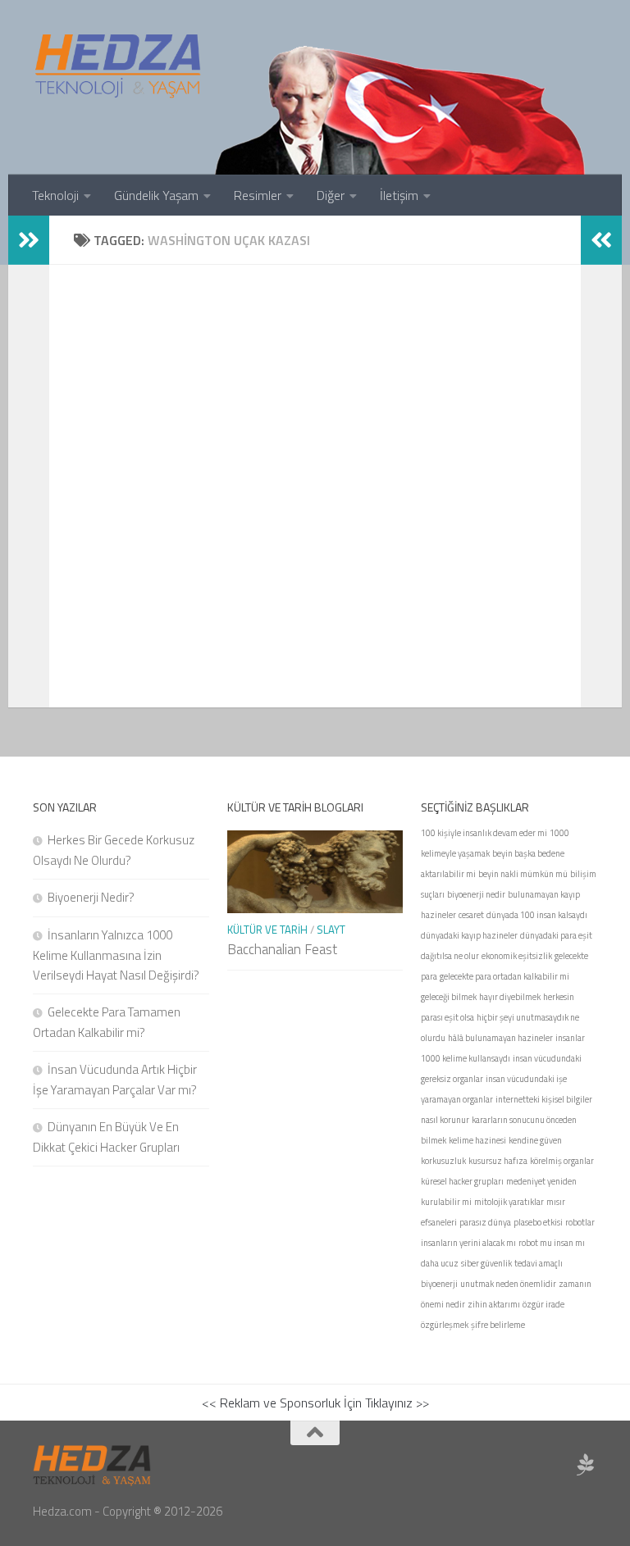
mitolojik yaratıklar (509, 1201)
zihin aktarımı (494, 1304)
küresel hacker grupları (462, 1181)
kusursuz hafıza (497, 1160)
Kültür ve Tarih (267, 929)
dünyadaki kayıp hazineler (469, 935)
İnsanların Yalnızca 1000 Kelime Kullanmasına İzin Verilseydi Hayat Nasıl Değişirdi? (116, 954)
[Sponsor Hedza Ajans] (585, 1464)
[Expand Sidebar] (28, 240)
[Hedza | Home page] (119, 65)
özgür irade (543, 1304)
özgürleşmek (444, 1324)
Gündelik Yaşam (156, 195)
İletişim (399, 195)
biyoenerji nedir (476, 894)
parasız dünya (485, 1222)
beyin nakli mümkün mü (523, 873)
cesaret (471, 914)
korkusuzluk (443, 1160)
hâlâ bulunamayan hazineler (500, 1037)
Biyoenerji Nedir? (91, 897)
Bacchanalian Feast (282, 949)
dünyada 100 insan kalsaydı (536, 914)
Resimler (257, 195)
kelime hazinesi (477, 1140)
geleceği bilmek (449, 996)
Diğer (331, 195)
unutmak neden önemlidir (508, 1283)
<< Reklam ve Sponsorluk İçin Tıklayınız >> (315, 1402)
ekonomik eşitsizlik (517, 955)
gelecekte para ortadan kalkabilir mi (504, 976)
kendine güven (535, 1140)
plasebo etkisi (538, 1222)
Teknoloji (55, 195)
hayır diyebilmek (510, 996)
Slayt (331, 929)
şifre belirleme (498, 1324)
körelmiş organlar (562, 1160)
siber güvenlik (486, 1263)
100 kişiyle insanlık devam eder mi (484, 832)
